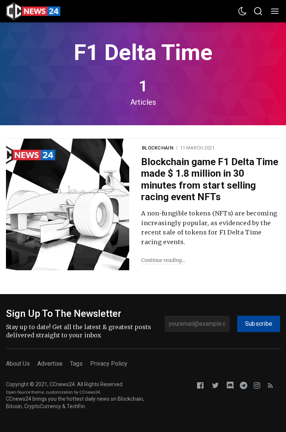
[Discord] (230, 384)
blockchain (157, 148)
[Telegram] (243, 384)
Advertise (50, 363)
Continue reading (161, 260)
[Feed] (270, 384)
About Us (18, 363)
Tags (76, 363)
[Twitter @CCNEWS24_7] (215, 384)
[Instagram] (257, 384)
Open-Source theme (25, 392)
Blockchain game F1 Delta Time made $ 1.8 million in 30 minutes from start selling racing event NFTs (209, 179)
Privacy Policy (108, 363)
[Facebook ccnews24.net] (200, 384)
